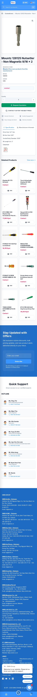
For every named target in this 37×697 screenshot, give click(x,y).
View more (30, 160)
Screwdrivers (9, 13)
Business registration (9, 663)
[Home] (2, 13)
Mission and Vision (25, 663)
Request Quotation (19, 105)
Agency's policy (8, 661)
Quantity (3, 96)
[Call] (18, 694)
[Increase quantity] (33, 99)
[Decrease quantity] (3, 99)
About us (5, 659)
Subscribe (18, 361)
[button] (18, 35)
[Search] (33, 7)
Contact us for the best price (19, 110)
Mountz (5, 69)
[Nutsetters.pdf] (5, 149)
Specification (9, 127)
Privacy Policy (16, 367)
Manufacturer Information (27, 127)
